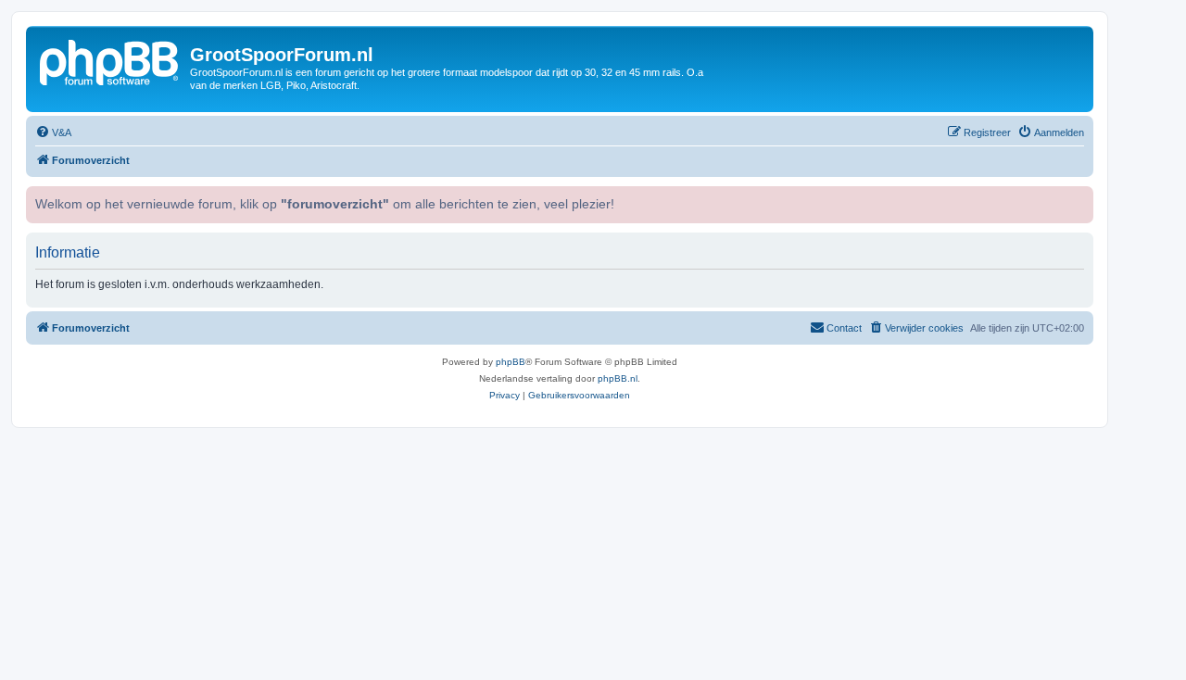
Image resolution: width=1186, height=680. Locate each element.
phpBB (510, 362)
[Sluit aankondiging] (1077, 198)
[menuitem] (53, 132)
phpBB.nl (617, 378)
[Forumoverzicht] (110, 60)
